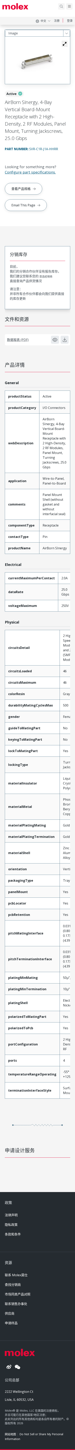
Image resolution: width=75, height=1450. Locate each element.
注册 (57, 20)
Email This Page (23, 205)
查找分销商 (13, 1284)
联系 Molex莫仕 (16, 1275)
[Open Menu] (69, 6)
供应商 (9, 1313)
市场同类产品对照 (17, 1294)
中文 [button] (43, 21)
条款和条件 (13, 1234)
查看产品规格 (21, 189)
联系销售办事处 (16, 1304)
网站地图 (10, 1434)
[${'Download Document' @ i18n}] (65, 340)
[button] (64, 44)
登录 (70, 20)
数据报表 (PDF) (18, 340)
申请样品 (11, 1323)
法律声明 (11, 1215)
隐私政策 (11, 1224)
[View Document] (55, 340)
